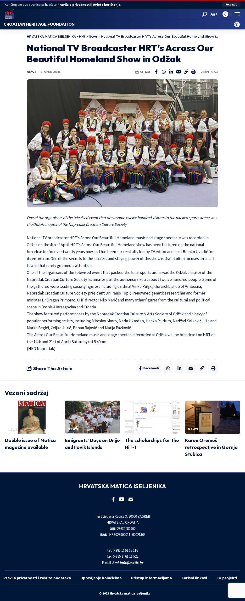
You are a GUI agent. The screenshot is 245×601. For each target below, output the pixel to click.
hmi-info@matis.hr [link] (127, 562)
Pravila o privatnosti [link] (74, 4)
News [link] (31, 72)
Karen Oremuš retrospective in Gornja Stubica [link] (211, 447)
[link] (237, 24)
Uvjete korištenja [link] (106, 4)
